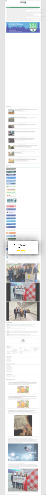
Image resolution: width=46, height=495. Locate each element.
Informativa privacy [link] (23, 252)
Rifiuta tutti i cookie (23, 250)
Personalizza (27, 250)
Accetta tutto (18, 250)
